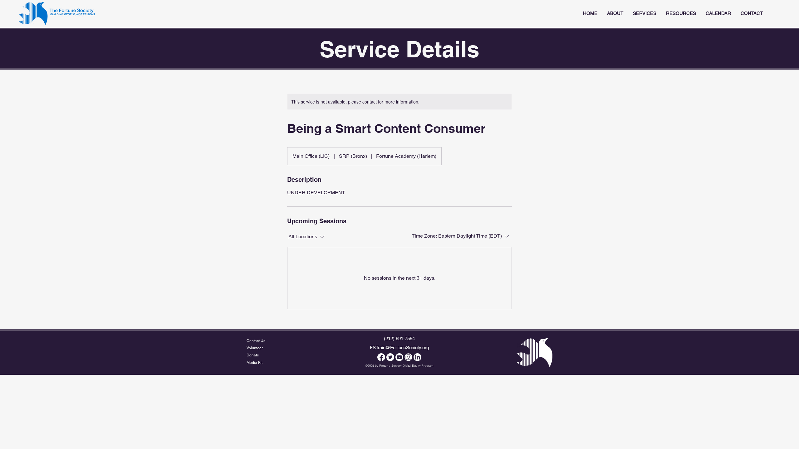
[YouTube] (399, 357)
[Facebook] (381, 357)
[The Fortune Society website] (534, 352)
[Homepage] (57, 13)
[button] (644, 13)
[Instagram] (408, 357)
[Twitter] (390, 357)
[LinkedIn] (417, 357)
